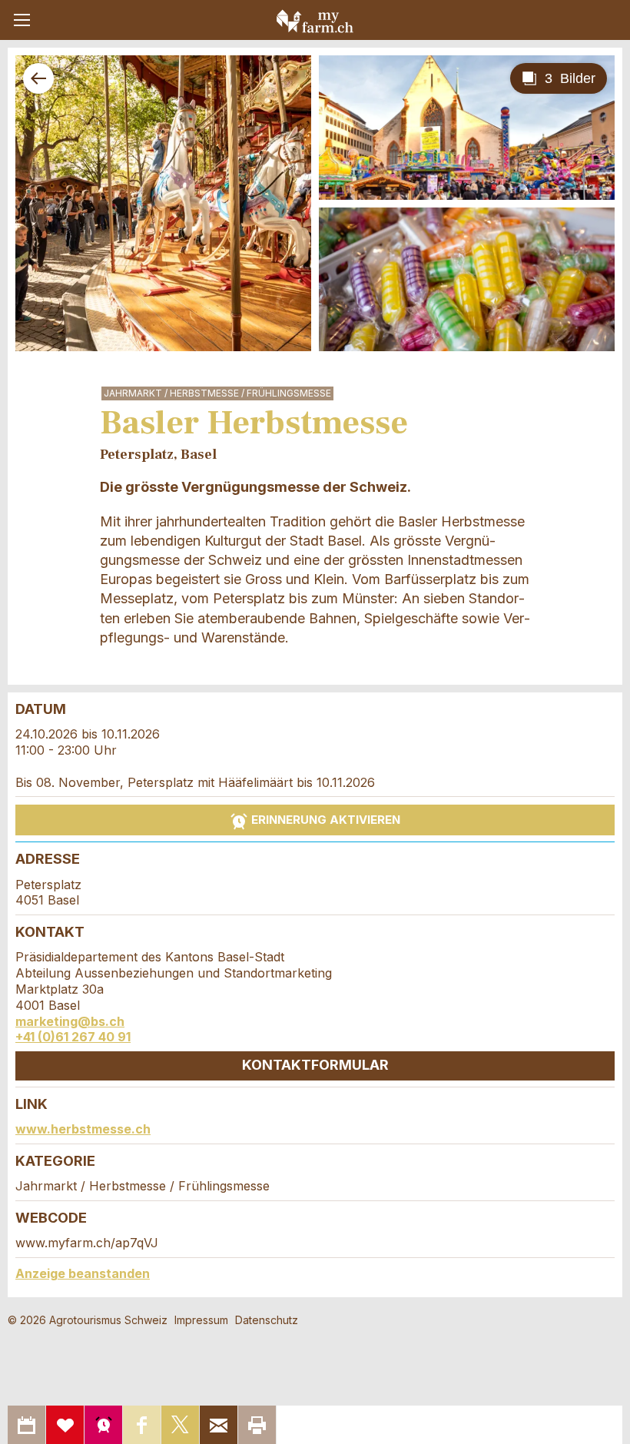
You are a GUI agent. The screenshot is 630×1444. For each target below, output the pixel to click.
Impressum (201, 1319)
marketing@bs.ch (69, 1021)
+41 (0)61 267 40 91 (73, 1036)
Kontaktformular (315, 1065)
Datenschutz (266, 1319)
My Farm (315, 21)
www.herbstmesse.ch (83, 1129)
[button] (22, 20)
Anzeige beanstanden (82, 1273)
